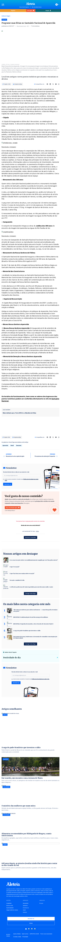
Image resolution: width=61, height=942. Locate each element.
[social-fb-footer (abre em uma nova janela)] (29, 929)
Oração (47, 10)
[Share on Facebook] (47, 84)
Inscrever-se (7, 484)
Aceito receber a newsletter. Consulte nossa (21, 480)
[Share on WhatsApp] (58, 84)
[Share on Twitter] (53, 84)
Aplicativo (25, 905)
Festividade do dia (12, 657)
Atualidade (9, 903)
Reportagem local (21, 26)
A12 (28, 26)
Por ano (41, 903)
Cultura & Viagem (6, 16)
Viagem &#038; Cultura (12, 910)
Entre (37, 531)
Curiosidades (6, 787)
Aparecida (5, 445)
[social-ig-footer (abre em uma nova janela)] (35, 929)
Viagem (5, 844)
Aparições (5, 759)
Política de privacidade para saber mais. (40, 679)
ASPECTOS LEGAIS (34, 934)
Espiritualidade (10, 907)
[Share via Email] (56, 84)
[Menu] (10, 5)
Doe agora (29, 10)
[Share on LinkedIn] (50, 84)
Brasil (12, 445)
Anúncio (25, 912)
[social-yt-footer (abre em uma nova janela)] (26, 929)
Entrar (31, 923)
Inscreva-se (26, 907)
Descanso (18, 445)
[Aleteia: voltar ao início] (30, 3)
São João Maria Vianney (37, 7)
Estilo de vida (9, 905)
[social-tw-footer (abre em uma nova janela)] (32, 929)
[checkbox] (3, 479)
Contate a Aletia (17, 936)
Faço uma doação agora (12, 507)
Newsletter (25, 903)
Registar (13, 10)
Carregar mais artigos (30, 593)
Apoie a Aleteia (17, 934)
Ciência (5, 714)
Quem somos (25, 934)
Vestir (24, 910)
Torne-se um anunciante (46, 934)
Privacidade (25, 936)
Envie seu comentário (30, 537)
